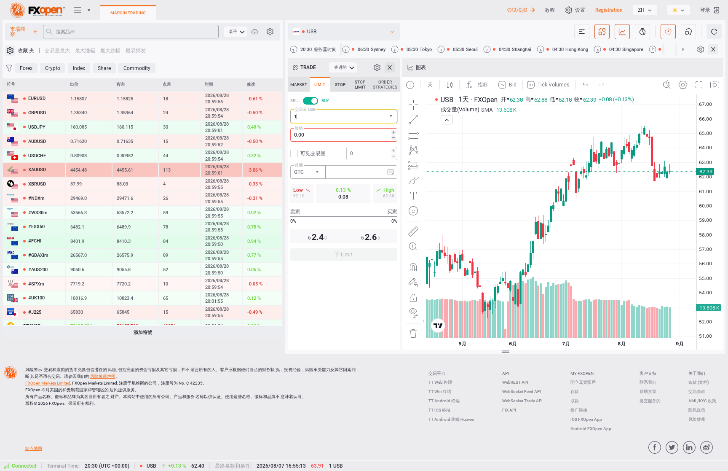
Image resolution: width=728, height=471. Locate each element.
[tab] (299, 84)
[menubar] (235, 32)
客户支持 (648, 373)
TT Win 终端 (439, 391)
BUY (325, 100)
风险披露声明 (102, 376)
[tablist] (344, 171)
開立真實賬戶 (583, 382)
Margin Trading (128, 13)
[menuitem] (235, 32)
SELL (295, 100)
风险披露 (696, 419)
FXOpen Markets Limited (47, 383)
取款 (574, 400)
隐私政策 (696, 410)
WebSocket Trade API (522, 400)
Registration (609, 10)
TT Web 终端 (440, 382)
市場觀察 (17, 31)
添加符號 (143, 332)
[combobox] (343, 116)
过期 (298, 165)
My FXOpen (582, 373)
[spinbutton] (343, 135)
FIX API (509, 410)
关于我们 (696, 373)
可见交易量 (313, 153)
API (505, 373)
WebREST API (515, 382)
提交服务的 (650, 400)
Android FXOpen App (590, 428)
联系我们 (648, 382)
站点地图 (33, 448)
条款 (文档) (698, 382)
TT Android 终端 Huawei (451, 419)
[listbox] (645, 10)
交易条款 (696, 391)
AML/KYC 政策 (702, 400)
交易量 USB (305, 109)
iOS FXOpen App (586, 419)
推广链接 (578, 410)
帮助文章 (648, 391)
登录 (705, 10)
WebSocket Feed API (521, 391)
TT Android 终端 (444, 400)
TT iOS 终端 (439, 410)
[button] (391, 116)
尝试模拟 (517, 10)
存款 (574, 391)
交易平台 (436, 373)
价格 (298, 128)
